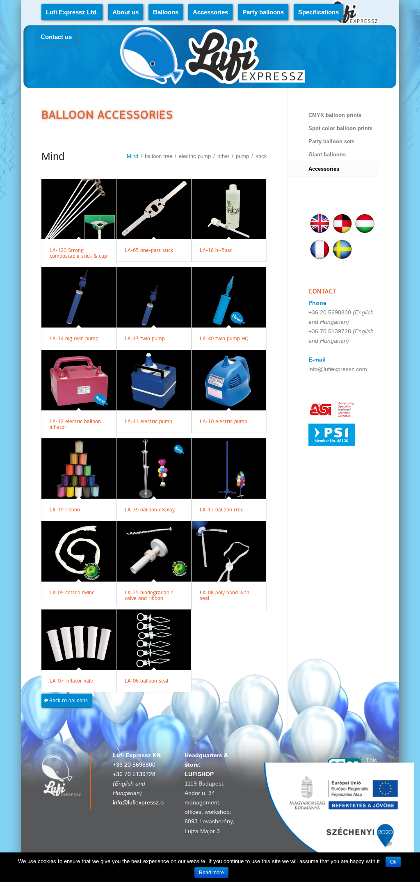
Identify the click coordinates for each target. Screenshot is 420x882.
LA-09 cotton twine (72, 592)
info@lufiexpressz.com (337, 369)
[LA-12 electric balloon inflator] (78, 380)
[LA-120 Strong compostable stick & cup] (78, 209)
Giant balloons (327, 154)
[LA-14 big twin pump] (78, 297)
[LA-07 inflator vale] (78, 639)
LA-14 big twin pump (74, 338)
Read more (211, 872)
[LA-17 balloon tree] (229, 468)
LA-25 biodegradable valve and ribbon (149, 595)
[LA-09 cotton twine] (78, 551)
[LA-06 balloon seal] (153, 639)
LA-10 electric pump (223, 421)
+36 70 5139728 (329, 331)
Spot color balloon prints (340, 128)
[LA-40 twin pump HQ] (229, 297)
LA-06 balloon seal (146, 681)
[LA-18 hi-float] (229, 209)
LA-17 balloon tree (222, 509)
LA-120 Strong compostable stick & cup (78, 253)
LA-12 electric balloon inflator (75, 424)
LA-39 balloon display (150, 509)
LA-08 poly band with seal (224, 595)
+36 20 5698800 (329, 312)
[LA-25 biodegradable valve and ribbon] (153, 551)
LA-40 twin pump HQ (224, 338)
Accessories (323, 169)
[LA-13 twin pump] (153, 297)
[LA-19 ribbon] (78, 468)
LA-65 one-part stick (149, 250)
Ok (393, 862)
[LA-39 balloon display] (153, 468)
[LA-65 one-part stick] (153, 209)
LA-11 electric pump (148, 421)
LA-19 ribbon (65, 509)
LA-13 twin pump (145, 338)
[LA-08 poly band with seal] (229, 551)
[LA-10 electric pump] (229, 380)
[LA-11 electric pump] (153, 380)
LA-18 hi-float (216, 250)
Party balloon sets (331, 141)
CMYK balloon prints (334, 115)
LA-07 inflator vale (71, 681)
